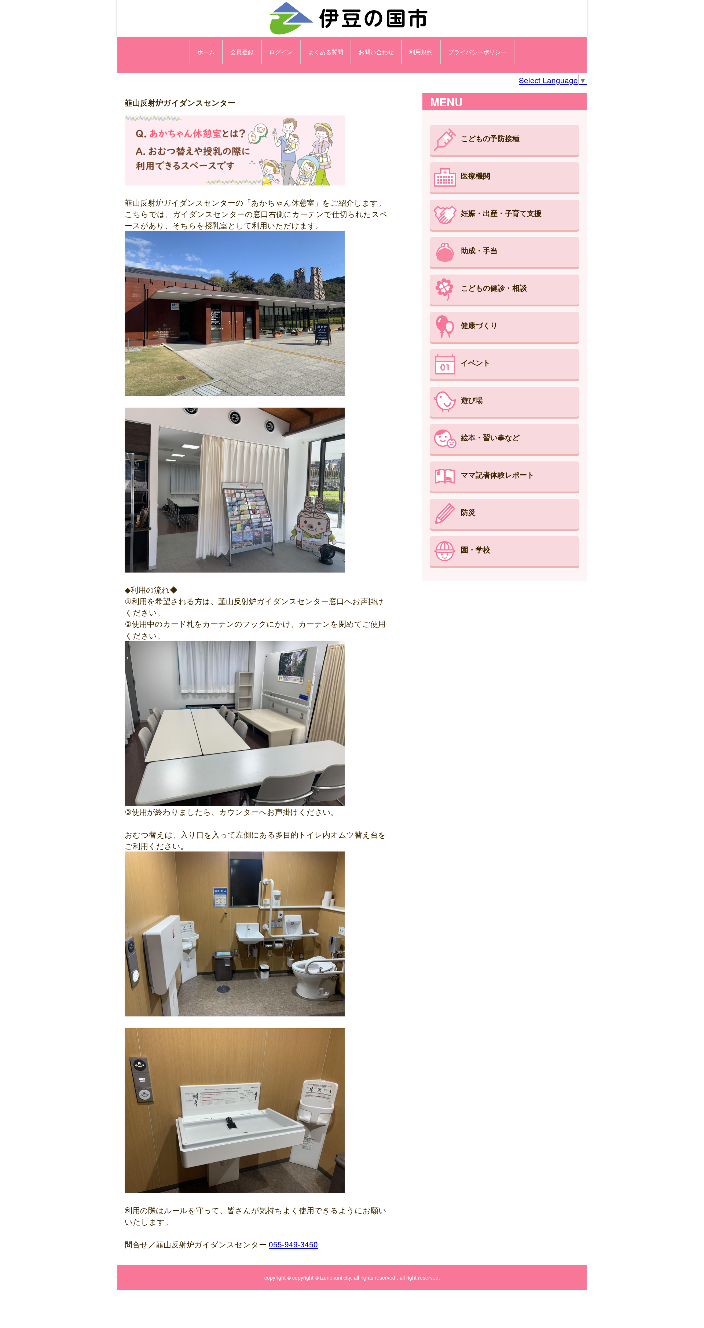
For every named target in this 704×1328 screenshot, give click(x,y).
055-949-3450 (293, 1244)
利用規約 (421, 52)
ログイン (281, 52)
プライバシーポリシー (477, 52)
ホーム (206, 52)
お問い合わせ (376, 52)
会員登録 (242, 52)
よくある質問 (325, 52)
